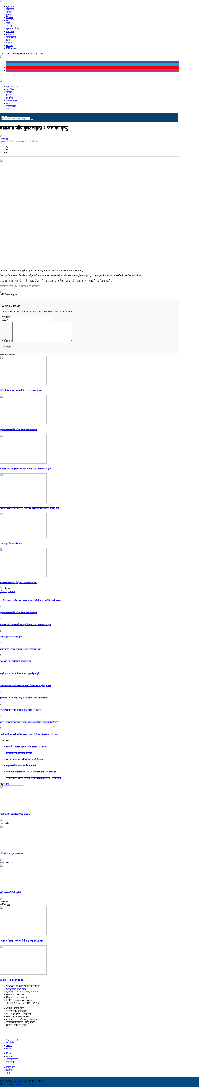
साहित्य (9, 45)
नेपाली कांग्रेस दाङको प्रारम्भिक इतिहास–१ (15, 814)
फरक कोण (4, 138)
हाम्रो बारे (10, 1067)
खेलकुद (9, 1056)
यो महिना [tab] (11, 591)
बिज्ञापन (9, 1070)
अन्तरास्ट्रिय (12, 26)
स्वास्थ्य (9, 42)
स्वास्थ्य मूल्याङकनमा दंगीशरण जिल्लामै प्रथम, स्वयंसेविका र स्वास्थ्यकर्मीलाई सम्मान (29, 722)
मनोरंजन (10, 1062)
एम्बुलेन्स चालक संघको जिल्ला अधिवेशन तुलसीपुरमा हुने (19, 673)
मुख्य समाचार (12, 6)
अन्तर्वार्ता (10, 20)
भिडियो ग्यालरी (12, 48)
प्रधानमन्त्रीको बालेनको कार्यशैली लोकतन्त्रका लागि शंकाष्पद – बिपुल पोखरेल (33, 778)
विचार (8, 14)
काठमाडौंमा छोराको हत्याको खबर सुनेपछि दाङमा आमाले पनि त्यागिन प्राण (25, 469)
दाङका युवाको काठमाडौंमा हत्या (11, 543)
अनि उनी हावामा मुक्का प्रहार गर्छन (12, 853)
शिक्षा (8, 40)
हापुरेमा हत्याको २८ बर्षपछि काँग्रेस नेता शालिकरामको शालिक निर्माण (24, 698)
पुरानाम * (6, 317)
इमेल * (5, 320)
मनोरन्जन (10, 31)
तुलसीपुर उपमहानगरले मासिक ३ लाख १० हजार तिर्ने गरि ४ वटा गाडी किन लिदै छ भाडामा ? (32, 600)
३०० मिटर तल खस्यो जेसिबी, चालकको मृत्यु (15, 661)
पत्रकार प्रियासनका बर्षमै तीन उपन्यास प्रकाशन (21, 940)
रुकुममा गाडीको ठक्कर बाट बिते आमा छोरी (21, 765)
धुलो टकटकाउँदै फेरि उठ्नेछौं (10, 892)
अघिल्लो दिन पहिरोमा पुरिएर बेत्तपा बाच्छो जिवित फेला (18, 582)
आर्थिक (9, 1048)
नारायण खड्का (6, 862)
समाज (9, 12)
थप (7, 784)
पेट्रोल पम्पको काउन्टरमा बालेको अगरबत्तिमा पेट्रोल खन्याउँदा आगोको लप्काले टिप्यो (29, 508)
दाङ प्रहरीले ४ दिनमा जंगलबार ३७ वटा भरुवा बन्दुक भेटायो (20, 649)
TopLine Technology (24, 1084)
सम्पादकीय (11, 37)
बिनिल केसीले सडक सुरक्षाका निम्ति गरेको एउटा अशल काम (21, 390)
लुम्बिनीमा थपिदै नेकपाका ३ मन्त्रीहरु (19, 753)
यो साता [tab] (3, 591)
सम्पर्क (9, 1072)
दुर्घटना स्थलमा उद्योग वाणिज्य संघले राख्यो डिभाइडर (18, 429)
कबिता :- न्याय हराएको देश (11, 980)
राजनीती (10, 9)
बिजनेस (9, 17)
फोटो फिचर (11, 34)
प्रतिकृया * (7, 340)
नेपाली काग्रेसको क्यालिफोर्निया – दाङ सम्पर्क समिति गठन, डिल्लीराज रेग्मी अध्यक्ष (29, 734)
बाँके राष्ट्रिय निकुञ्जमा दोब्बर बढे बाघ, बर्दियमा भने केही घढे (20, 710)
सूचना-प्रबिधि (12, 28)
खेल (8, 23)
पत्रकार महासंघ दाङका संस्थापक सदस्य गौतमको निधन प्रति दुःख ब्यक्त (25, 685)
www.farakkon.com (16, 989)
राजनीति (10, 89)
